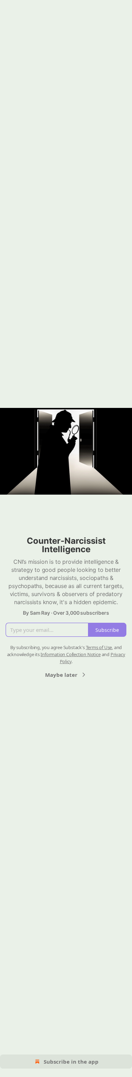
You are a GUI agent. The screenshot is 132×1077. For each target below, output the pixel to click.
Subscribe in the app (71, 1061)
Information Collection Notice (70, 654)
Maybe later (61, 674)
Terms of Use (99, 647)
